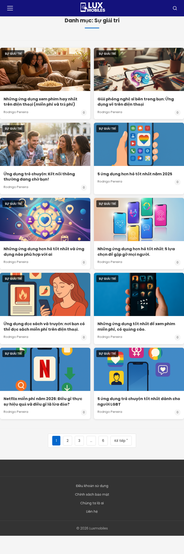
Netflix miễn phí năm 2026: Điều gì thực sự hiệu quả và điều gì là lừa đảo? (43, 401)
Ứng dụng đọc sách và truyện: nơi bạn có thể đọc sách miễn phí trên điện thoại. (44, 326)
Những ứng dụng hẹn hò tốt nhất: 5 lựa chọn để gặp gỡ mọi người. (136, 251)
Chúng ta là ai (92, 503)
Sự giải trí (13, 54)
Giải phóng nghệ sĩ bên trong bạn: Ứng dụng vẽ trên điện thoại (136, 101)
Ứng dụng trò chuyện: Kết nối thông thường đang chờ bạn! (39, 176)
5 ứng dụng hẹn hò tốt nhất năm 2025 (135, 174)
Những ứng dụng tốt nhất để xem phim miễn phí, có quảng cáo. (136, 326)
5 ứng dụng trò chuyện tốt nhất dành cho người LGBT (139, 401)
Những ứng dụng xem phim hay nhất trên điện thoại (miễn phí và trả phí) (40, 101)
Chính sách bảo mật (92, 494)
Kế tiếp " (121, 440)
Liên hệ (92, 511)
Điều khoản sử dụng (92, 485)
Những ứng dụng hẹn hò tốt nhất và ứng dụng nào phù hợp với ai (44, 251)
